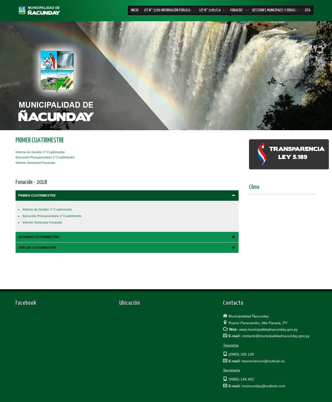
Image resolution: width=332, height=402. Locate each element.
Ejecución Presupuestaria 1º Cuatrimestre (45, 157)
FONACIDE (236, 10)
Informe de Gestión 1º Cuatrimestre (40, 152)
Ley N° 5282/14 (210, 10)
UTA (307, 10)
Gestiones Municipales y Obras (273, 10)
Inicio (135, 10)
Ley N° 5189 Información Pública (167, 10)
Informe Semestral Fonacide (35, 163)
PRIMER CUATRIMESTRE (40, 140)
